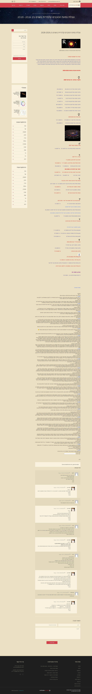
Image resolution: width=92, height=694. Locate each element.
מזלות (79, 668)
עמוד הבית (58, 13)
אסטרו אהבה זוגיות (54, 668)
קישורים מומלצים (54, 677)
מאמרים (53, 13)
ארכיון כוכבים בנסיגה (54, 679)
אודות (79, 666)
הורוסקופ (78, 670)
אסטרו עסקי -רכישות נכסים (52, 672)
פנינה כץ (68, 487)
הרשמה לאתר (77, 679)
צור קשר (78, 681)
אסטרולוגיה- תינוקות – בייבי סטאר (51, 675)
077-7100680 (15, 671)
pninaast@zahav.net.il (18, 667)
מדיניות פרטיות (77, 686)
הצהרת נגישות (77, 683)
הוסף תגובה (52, 642)
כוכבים (79, 672)
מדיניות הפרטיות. (15, 55)
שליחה (19, 58)
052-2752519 (21, 671)
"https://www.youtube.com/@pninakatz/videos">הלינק (57, 516)
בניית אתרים (21, 690)
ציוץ (79, 459)
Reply (60, 473)
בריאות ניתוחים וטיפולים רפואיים (51, 670)
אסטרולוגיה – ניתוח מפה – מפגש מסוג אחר (49, 666)
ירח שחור (78, 677)
